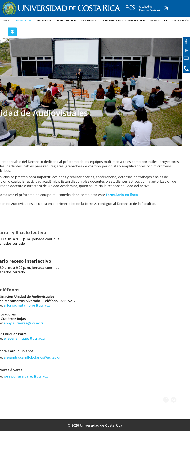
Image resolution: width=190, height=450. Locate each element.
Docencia (87, 20)
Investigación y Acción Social (122, 20)
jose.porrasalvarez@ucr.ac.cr (27, 376)
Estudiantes (65, 20)
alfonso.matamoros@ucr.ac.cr (28, 305)
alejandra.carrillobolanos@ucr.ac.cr (32, 357)
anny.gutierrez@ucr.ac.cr (23, 323)
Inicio (6, 20)
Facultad (22, 20)
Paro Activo (158, 20)
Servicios (43, 20)
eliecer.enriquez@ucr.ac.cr (25, 338)
